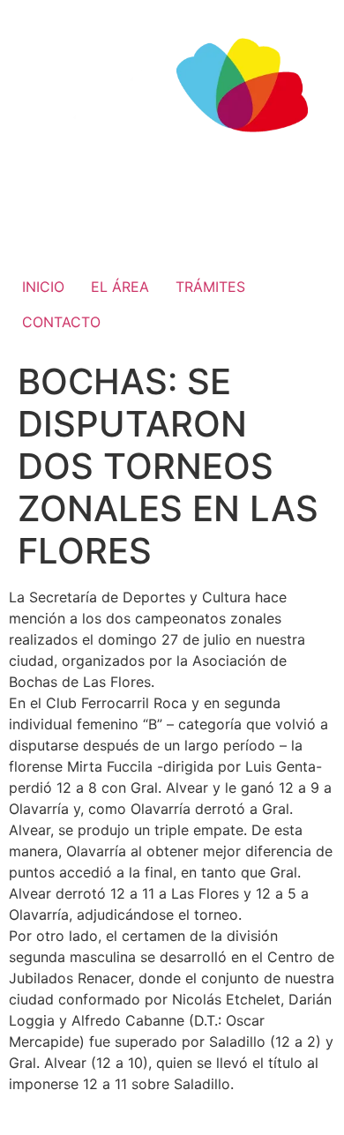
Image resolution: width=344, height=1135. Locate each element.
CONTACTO (61, 322)
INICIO (43, 286)
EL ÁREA (120, 286)
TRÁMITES (210, 286)
